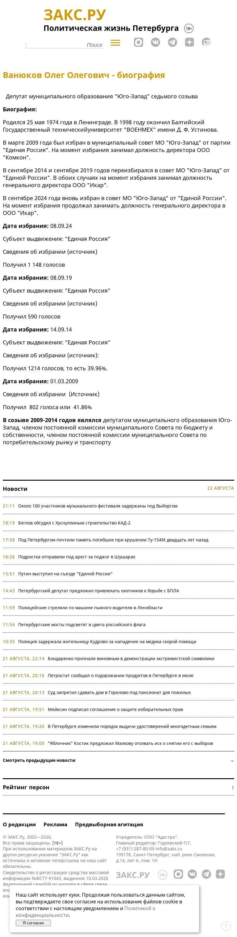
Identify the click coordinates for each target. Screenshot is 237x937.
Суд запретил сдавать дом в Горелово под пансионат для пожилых (119, 692)
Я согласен (33, 923)
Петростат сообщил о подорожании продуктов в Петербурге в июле (120, 675)
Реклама (55, 824)
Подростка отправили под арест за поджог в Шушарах (76, 557)
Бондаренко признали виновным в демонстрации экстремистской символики (132, 658)
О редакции (19, 824)
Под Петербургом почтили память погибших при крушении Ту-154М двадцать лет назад (113, 540)
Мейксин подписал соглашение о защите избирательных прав (115, 709)
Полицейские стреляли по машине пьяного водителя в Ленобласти (90, 607)
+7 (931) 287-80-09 (135, 849)
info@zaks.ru (169, 849)
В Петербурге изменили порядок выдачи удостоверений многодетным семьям (132, 726)
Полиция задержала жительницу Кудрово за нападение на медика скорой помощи (107, 641)
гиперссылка (65, 860)
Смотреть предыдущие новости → (118, 760)
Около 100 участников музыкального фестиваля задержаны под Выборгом (97, 506)
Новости (15, 488)
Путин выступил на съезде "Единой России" (65, 574)
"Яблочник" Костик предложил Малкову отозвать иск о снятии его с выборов (130, 743)
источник (82, 251)
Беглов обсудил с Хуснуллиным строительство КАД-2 (74, 523)
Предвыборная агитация (109, 824)
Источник (84, 394)
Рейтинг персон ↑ (118, 787)
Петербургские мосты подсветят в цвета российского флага (82, 624)
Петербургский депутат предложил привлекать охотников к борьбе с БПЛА (98, 591)
